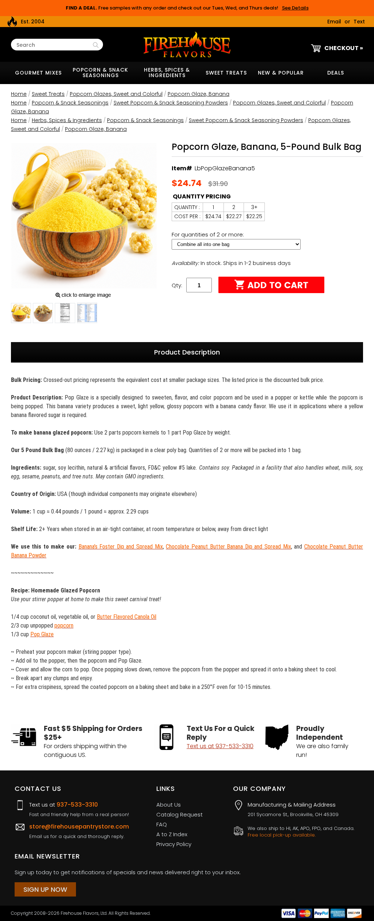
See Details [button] (295, 7)
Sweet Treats (226, 72)
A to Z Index (171, 834)
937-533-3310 (77, 804)
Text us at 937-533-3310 (220, 746)
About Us (168, 804)
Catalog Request (179, 814)
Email (334, 21)
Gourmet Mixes (38, 72)
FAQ (161, 824)
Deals (335, 72)
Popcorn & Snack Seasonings (100, 72)
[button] (21, 314)
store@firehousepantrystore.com (79, 826)
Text (359, 21)
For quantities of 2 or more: (208, 234)
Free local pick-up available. (282, 835)
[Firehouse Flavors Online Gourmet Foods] (187, 44)
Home (19, 94)
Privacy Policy (173, 844)
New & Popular (281, 72)
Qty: (177, 285)
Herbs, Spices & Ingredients (167, 72)
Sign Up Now (45, 889)
